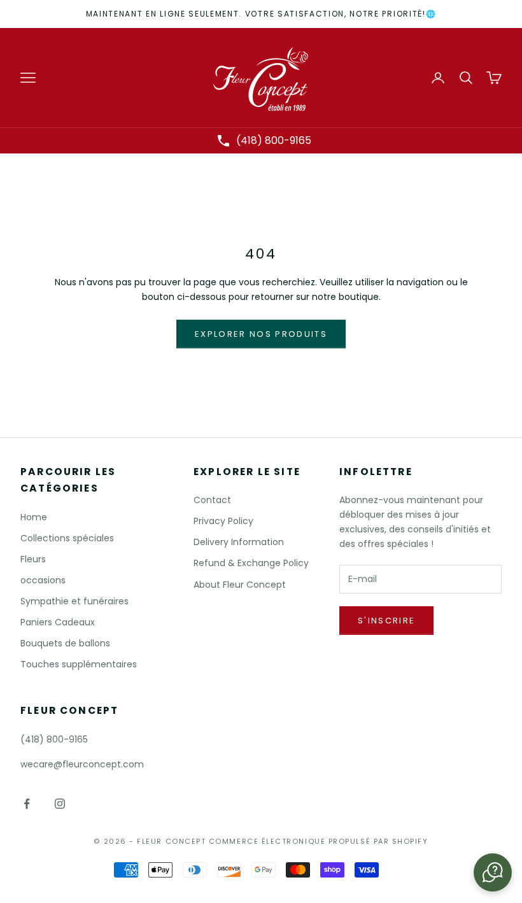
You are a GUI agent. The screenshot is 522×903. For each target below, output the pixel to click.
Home (33, 517)
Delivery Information (239, 542)
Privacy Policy (223, 521)
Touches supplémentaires (78, 664)
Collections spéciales (67, 538)
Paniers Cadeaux (57, 622)
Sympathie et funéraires (74, 601)
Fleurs (33, 559)
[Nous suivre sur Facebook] (26, 803)
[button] (492, 872)
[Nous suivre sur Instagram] (59, 803)
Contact (212, 500)
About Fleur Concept (240, 584)
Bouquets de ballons (65, 643)
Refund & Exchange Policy (251, 563)
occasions (43, 580)
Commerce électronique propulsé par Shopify (318, 841)
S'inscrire (386, 621)
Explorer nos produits (261, 334)
